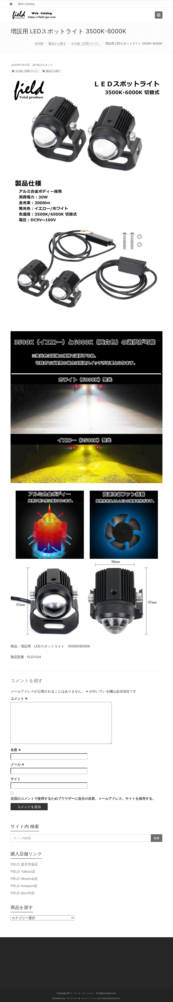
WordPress (71, 998)
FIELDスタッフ (44, 64)
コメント (19, 698)
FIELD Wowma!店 (24, 878)
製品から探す (57, 43)
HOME (39, 43)
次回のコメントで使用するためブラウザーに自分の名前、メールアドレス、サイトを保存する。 (83, 798)
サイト (16, 779)
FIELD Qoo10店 (23, 893)
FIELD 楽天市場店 (24, 864)
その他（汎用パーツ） (85, 43)
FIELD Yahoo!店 (23, 871)
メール (17, 764)
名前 (16, 750)
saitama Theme (89, 998)
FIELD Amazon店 (24, 886)
